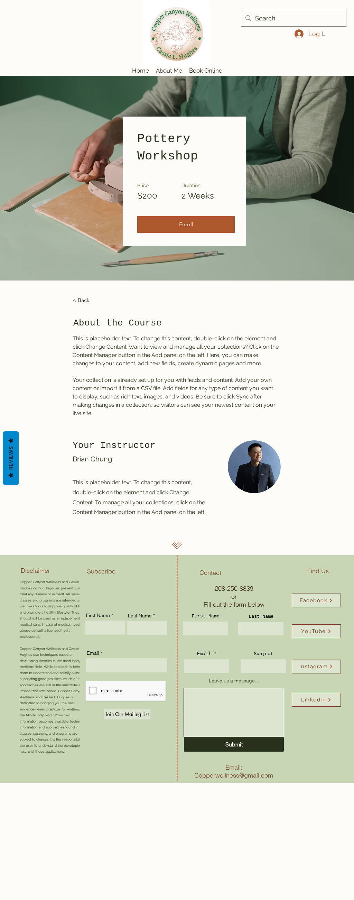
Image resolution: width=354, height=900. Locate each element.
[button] (186, 224)
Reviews (11, 458)
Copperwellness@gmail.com (233, 775)
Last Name (261, 616)
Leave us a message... (234, 680)
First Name (206, 616)
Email (204, 653)
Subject (263, 653)
